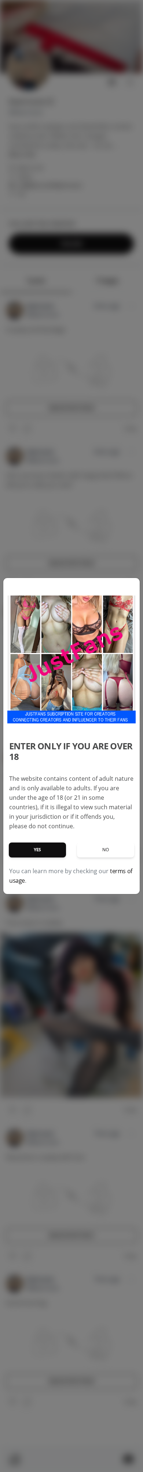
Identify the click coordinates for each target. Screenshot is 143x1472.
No (105, 850)
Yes (37, 850)
